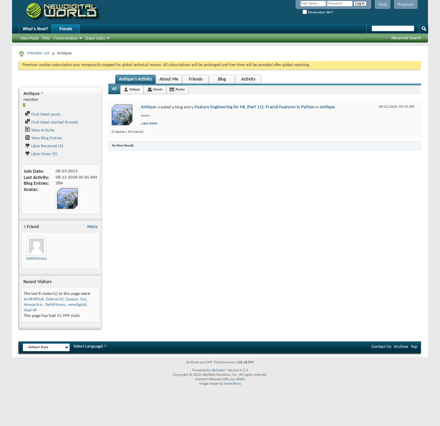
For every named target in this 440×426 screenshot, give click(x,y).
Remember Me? (320, 12)
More (92, 227)
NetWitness (36, 258)
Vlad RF (30, 310)
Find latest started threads (54, 122)
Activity (248, 79)
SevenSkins (232, 384)
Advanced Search (406, 38)
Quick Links (95, 38)
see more (150, 124)
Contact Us (381, 346)
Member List (38, 53)
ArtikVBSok (34, 299)
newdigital (77, 304)
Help (382, 4)
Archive (401, 346)
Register (405, 4)
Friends (195, 79)
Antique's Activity (135, 79)
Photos (180, 89)
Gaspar (72, 299)
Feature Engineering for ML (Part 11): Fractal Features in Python (255, 107)
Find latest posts (45, 114)
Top (414, 346)
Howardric (33, 304)
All (114, 89)
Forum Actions (66, 38)
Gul (83, 299)
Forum (65, 28)
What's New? (35, 28)
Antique (135, 89)
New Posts (30, 38)
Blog (222, 79)
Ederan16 (55, 299)
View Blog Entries (46, 138)
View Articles (42, 130)
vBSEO (240, 379)
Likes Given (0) (43, 154)
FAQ (46, 38)
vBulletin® (219, 370)
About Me (169, 79)
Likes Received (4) (46, 146)
